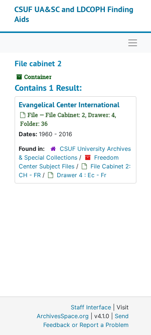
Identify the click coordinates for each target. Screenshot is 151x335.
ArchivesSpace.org (63, 316)
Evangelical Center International (69, 104)
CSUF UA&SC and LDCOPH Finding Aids (73, 14)
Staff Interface (91, 307)
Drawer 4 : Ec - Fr (81, 175)
